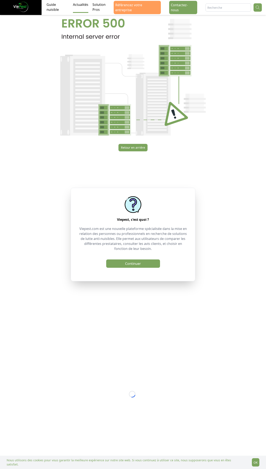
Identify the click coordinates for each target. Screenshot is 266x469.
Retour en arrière (133, 147)
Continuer (133, 263)
